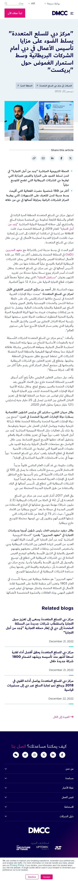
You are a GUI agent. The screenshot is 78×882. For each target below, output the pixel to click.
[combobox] (14, 3)
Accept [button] (46, 876)
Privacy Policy (17, 865)
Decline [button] (32, 876)
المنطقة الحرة (26, 85)
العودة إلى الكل (61, 717)
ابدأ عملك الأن (15, 13)
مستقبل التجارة (47, 277)
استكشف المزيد (39, 843)
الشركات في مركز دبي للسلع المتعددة (55, 85)
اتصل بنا (19, 746)
